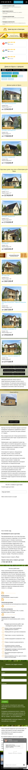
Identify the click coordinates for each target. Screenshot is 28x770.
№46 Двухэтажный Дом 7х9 (9, 329)
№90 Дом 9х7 (5, 243)
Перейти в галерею (14, 421)
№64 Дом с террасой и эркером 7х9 (11, 356)
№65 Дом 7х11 (5, 189)
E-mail (2, 678)
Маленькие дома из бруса (9, 370)
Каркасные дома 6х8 (8, 373)
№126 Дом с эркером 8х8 (8, 157)
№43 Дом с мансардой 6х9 (8, 130)
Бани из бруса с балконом (19, 373)
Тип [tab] (4, 70)
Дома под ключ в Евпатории (16, 29)
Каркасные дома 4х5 (20, 370)
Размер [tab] (10, 70)
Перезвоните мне (18, 2)
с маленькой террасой (6, 73)
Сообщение (3, 683)
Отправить (4, 701)
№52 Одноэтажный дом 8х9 (9, 103)
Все (24, 70)
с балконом (15, 73)
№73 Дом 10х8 (5, 275)
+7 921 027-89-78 (6, 2)
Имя (2, 667)
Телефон (3, 672)
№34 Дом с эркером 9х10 (8, 216)
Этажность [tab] (17, 70)
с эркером (14, 76)
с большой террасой (6, 76)
